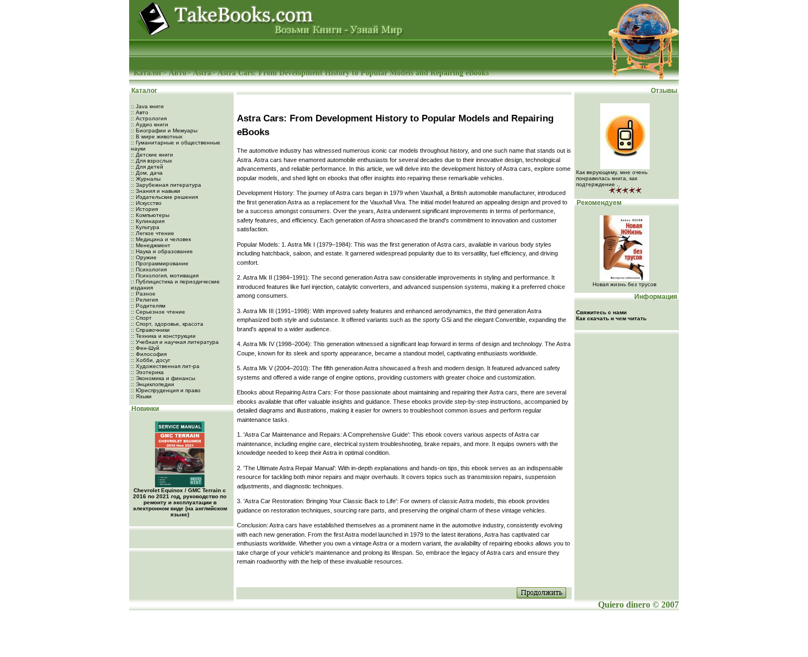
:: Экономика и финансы (163, 378)
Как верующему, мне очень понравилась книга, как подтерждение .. (611, 178)
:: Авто (139, 112)
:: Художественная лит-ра (165, 366)
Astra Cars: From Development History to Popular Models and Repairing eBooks (353, 73)
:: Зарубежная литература (166, 185)
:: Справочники (150, 330)
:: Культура (145, 227)
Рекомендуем (598, 203)
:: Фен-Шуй (145, 348)
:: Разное (143, 294)
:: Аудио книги (149, 124)
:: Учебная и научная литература (175, 342)
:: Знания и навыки (155, 191)
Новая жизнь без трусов (624, 284)
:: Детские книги (152, 155)
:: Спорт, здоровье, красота (167, 324)
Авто (177, 73)
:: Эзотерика (147, 372)
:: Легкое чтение (152, 233)
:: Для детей (147, 167)
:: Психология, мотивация (164, 275)
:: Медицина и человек (161, 239)
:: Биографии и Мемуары (164, 130)
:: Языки (141, 396)
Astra (202, 73)
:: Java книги (147, 106)
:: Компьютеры (150, 215)
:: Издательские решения (164, 197)
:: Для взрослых (151, 161)
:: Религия (144, 300)
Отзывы (665, 90)
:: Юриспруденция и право (166, 390)
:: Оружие (144, 257)
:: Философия (149, 354)
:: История (144, 209)
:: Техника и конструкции (163, 336)
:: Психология (149, 269)
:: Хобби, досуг (150, 360)
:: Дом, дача (147, 173)
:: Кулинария (147, 221)
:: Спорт (141, 318)
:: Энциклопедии (152, 384)
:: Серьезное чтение (158, 312)
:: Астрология (149, 118)
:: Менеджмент (150, 245)
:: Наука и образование (162, 251)
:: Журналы (146, 179)
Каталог (148, 73)
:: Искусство (146, 203)
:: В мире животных (156, 136)
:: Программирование (160, 263)
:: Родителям (148, 306)
